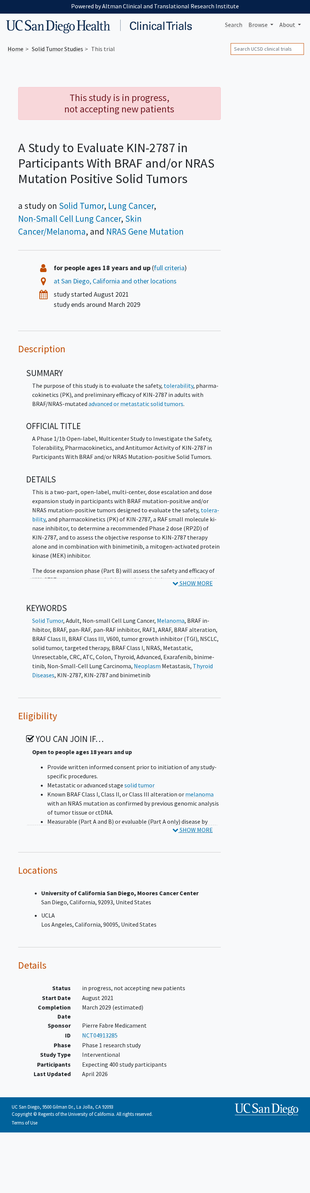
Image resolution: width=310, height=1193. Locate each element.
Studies (57, 49)
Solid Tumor (81, 206)
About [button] (287, 24)
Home (15, 49)
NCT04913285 (100, 1035)
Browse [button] (258, 24)
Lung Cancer (131, 206)
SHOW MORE (195, 583)
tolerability (178, 385)
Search (233, 24)
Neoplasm (147, 666)
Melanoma (170, 620)
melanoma (199, 794)
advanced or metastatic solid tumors (135, 404)
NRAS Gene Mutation (145, 231)
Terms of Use (24, 1123)
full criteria (169, 267)
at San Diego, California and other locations (115, 281)
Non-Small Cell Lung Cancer (69, 218)
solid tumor (139, 785)
